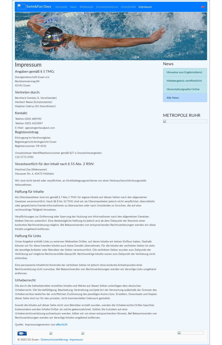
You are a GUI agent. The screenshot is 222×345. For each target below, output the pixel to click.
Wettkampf (86, 7)
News (73, 7)
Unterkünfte (128, 7)
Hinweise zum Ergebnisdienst (184, 72)
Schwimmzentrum (107, 7)
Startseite (61, 7)
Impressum (145, 7)
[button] (29, 36)
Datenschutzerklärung (54, 339)
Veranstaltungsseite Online (183, 89)
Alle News (173, 97)
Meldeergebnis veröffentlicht (184, 80)
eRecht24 (61, 324)
